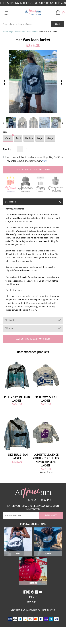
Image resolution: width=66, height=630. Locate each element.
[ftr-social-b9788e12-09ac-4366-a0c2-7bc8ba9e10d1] (33, 592)
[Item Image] (17, 375)
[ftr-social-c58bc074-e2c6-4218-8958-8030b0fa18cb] (29, 592)
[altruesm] (33, 12)
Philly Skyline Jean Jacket (17, 398)
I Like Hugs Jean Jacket (17, 456)
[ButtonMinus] (20, 149)
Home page (8, 31)
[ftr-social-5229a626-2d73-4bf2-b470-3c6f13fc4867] (25, 592)
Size (5, 132)
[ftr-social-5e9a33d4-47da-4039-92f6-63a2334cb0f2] (37, 592)
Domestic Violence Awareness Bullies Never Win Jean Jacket (46, 460)
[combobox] (26, 24)
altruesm (33, 609)
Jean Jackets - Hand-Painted (26, 31)
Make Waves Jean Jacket (46, 398)
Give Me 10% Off (51, 515)
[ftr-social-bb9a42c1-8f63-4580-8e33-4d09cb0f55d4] (41, 592)
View (44, 160)
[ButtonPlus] (34, 149)
